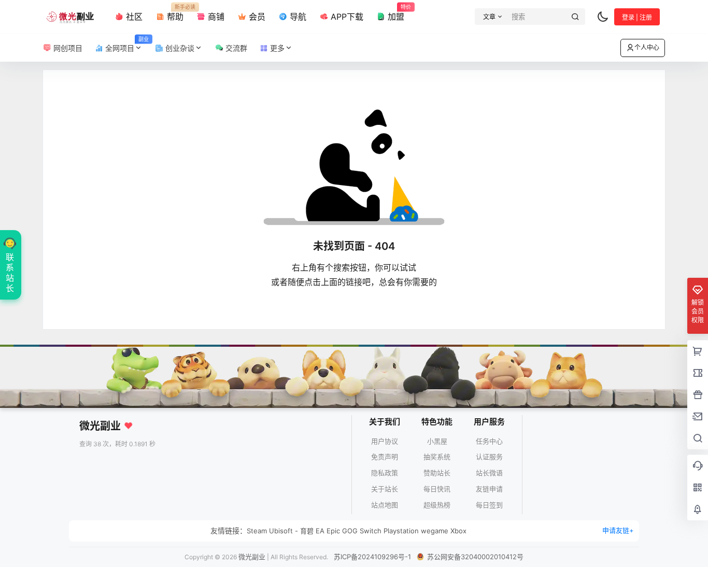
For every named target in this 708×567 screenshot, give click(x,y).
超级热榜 (436, 505)
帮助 (173, 13)
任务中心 (489, 441)
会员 (255, 16)
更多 (276, 48)
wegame (434, 531)
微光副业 (251, 556)
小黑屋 (437, 441)
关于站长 (384, 489)
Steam (257, 531)
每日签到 (489, 505)
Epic (333, 531)
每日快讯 (436, 489)
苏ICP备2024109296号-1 (372, 556)
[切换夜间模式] (603, 16)
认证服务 (489, 456)
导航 (296, 16)
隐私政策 (384, 473)
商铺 (214, 16)
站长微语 (489, 473)
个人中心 (646, 47)
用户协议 (384, 441)
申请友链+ (618, 530)
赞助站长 (436, 473)
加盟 (394, 13)
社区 (133, 16)
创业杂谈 (178, 48)
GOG (350, 531)
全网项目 (126, 44)
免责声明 (384, 456)
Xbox (458, 531)
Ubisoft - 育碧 (291, 531)
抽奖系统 (436, 456)
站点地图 (384, 505)
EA (320, 531)
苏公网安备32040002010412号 (474, 556)
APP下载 (345, 16)
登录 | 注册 (637, 17)
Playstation (401, 531)
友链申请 (489, 489)
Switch (370, 531)
